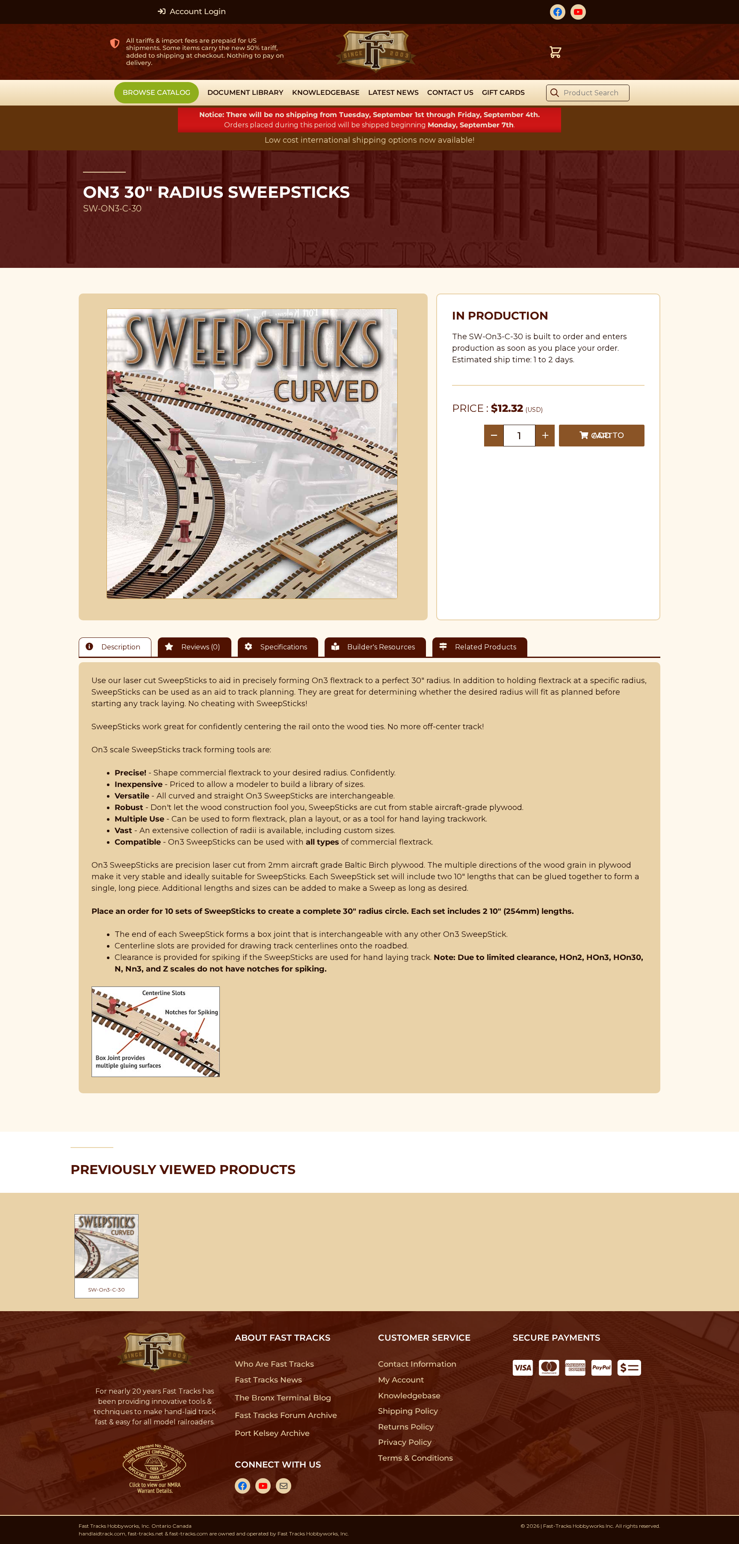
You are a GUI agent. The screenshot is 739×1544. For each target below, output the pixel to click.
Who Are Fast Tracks (274, 1364)
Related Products (484, 647)
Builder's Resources (380, 647)
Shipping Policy (408, 1411)
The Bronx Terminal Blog (283, 1398)
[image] (252, 453)
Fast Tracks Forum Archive (286, 1415)
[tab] (117, 647)
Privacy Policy (405, 1442)
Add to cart (607, 435)
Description (120, 647)
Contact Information (417, 1364)
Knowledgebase (409, 1395)
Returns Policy (406, 1427)
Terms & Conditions (415, 1458)
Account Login (197, 11)
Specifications (283, 647)
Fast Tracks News (268, 1380)
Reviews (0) (200, 647)
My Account (401, 1380)
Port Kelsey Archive (272, 1433)
